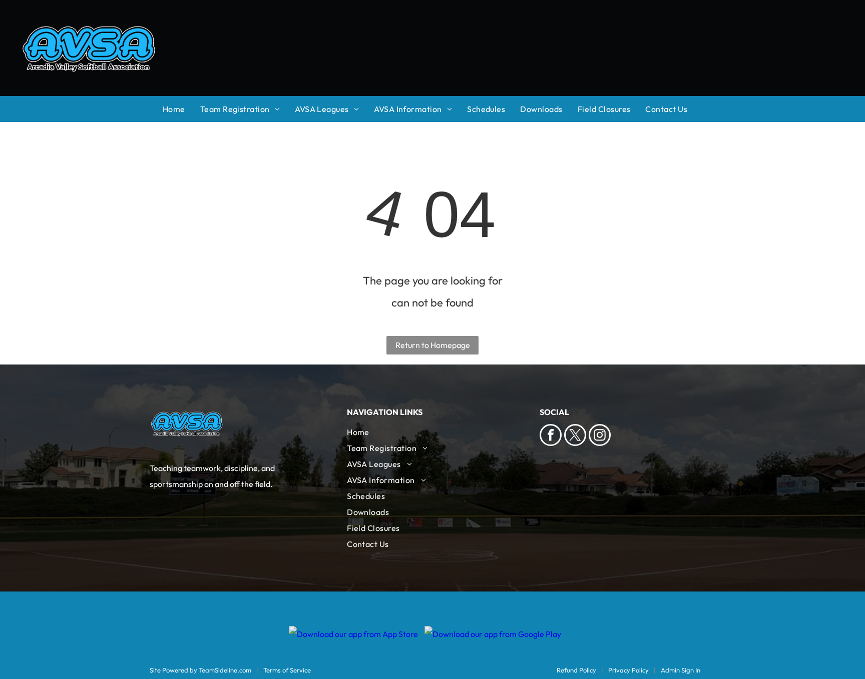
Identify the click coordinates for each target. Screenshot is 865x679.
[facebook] (551, 436)
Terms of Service (287, 670)
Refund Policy (576, 670)
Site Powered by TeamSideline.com (200, 670)
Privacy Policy (628, 670)
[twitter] (575, 436)
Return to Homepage (432, 345)
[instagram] (600, 436)
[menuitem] (181, 109)
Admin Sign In (680, 670)
